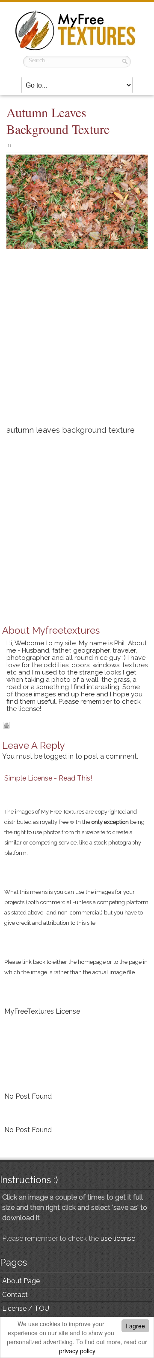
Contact (15, 1295)
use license (118, 1238)
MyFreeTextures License (42, 1011)
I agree (135, 1326)
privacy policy (77, 1350)
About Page (21, 1281)
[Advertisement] (77, 340)
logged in (59, 756)
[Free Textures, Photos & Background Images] (76, 30)
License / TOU (25, 1308)
